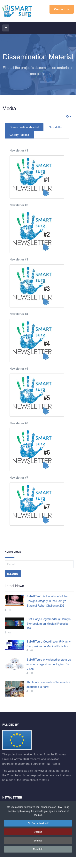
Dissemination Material (24, 127)
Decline (38, 831)
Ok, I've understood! (38, 823)
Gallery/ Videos (19, 134)
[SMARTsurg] (17, 11)
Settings (38, 840)
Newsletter (55, 127)
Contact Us (61, 9)
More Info (38, 849)
